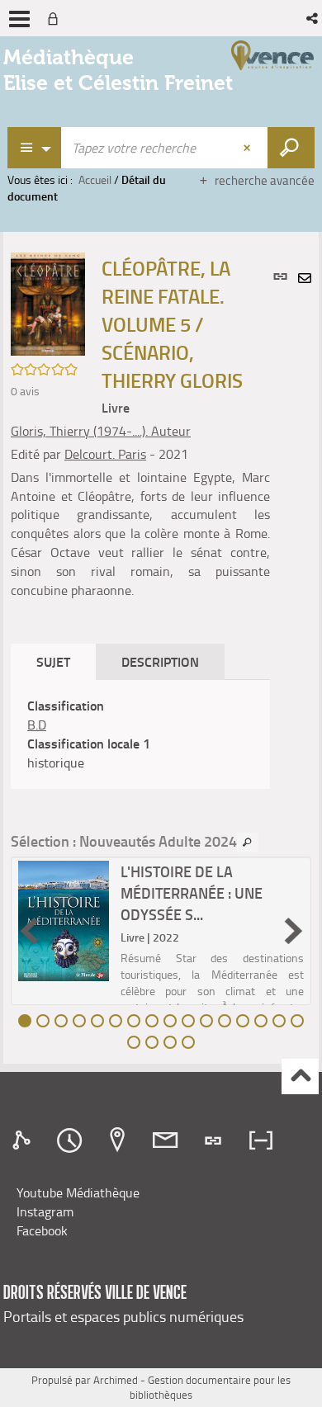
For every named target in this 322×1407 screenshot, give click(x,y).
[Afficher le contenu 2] (43, 1020)
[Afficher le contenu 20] (188, 1042)
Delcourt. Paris (105, 454)
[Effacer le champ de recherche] (248, 147)
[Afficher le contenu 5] (97, 1020)
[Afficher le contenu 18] (152, 1042)
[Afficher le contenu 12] (224, 1020)
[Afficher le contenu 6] (115, 1020)
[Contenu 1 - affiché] (24, 1020)
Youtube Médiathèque (78, 1192)
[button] (313, 18)
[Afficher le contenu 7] (133, 1020)
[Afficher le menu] (19, 18)
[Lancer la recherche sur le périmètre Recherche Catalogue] (291, 147)
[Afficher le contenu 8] (152, 1020)
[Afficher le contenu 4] (79, 1020)
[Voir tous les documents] (247, 842)
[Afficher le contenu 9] (170, 1020)
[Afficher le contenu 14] (261, 1020)
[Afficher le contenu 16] (297, 1020)
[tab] (24, 1140)
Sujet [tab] (53, 661)
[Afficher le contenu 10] (188, 1020)
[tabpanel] (140, 734)
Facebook (42, 1230)
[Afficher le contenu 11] (206, 1020)
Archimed (115, 1379)
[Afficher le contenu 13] (242, 1020)
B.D (36, 724)
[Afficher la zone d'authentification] (56, 18)
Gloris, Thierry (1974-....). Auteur (101, 431)
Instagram (45, 1211)
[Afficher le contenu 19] (170, 1042)
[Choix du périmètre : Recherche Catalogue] (34, 147)
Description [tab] (160, 661)
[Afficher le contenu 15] (279, 1020)
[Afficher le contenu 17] (133, 1042)
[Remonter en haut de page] (300, 1076)
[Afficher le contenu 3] (61, 1020)
